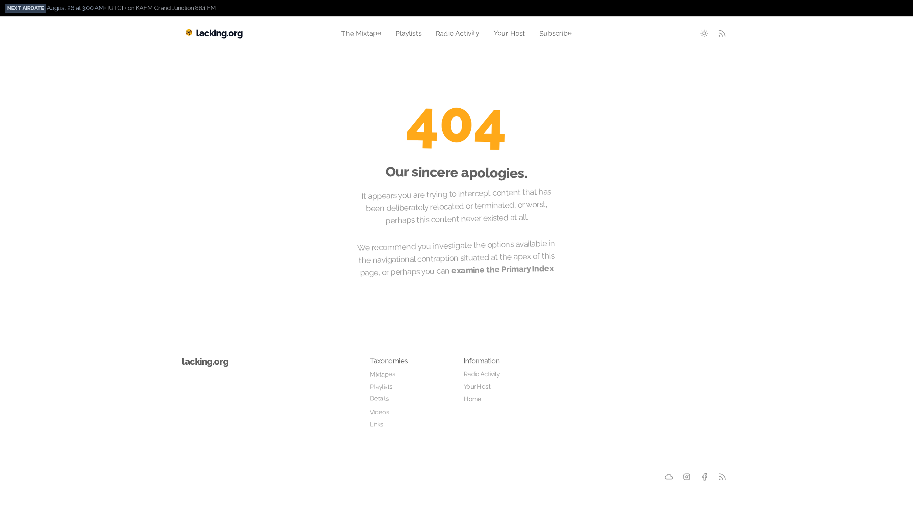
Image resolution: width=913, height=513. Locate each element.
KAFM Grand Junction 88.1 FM (176, 7)
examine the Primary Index (503, 269)
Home (472, 399)
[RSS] (722, 476)
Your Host (509, 33)
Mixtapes (382, 374)
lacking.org (205, 361)
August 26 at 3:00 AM (75, 7)
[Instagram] (687, 476)
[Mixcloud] (669, 476)
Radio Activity (457, 33)
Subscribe (556, 32)
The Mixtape (361, 33)
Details (379, 398)
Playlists (409, 33)
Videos (379, 412)
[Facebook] (704, 476)
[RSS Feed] (722, 33)
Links (376, 424)
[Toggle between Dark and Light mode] (704, 33)
